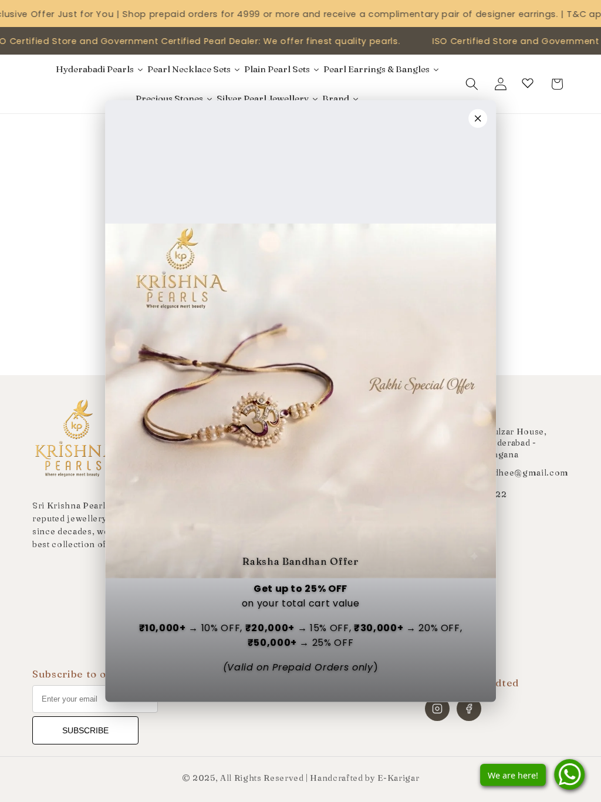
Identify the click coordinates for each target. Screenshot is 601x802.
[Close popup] (477, 118)
